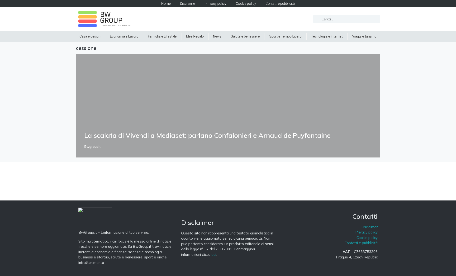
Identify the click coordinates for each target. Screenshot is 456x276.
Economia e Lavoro (124, 36)
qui (213, 254)
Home (166, 3)
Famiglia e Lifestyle (162, 36)
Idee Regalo (195, 36)
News (217, 36)
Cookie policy (246, 3)
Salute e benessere (245, 36)
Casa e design (90, 36)
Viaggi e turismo (364, 36)
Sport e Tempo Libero (285, 36)
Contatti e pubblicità (280, 3)
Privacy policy (215, 3)
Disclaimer (188, 3)
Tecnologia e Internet (327, 36)
